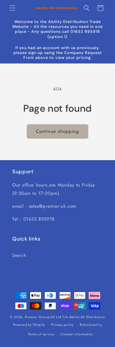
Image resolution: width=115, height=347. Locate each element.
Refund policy (91, 324)
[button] (12, 8)
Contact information (76, 334)
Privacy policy (62, 324)
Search (19, 255)
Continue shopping (57, 131)
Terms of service (41, 334)
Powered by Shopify (29, 324)
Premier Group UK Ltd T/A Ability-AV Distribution (65, 316)
